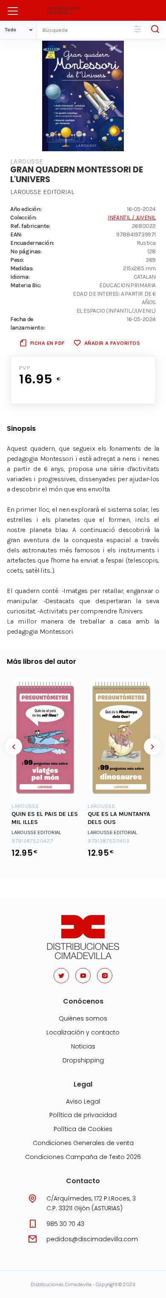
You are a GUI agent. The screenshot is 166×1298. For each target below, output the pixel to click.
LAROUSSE (26, 161)
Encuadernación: (32, 242)
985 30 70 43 (65, 1224)
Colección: (23, 217)
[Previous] (13, 746)
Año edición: (25, 208)
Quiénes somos (83, 1018)
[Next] (152, 746)
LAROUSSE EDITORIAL (42, 192)
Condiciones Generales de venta (83, 1143)
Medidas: (21, 268)
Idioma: (19, 276)
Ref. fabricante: (30, 225)
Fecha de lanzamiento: (27, 323)
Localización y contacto (83, 1032)
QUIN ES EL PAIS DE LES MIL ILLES (44, 818)
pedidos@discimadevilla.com (92, 1239)
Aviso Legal (83, 1101)
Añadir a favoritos (112, 343)
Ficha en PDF (47, 343)
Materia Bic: (25, 285)
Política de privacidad (83, 1115)
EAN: (16, 234)
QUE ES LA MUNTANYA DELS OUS (119, 818)
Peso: (17, 259)
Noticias (83, 1046)
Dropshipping (83, 1060)
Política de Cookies (83, 1129)
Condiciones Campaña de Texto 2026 (83, 1157)
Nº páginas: (26, 251)
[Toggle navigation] (13, 11)
